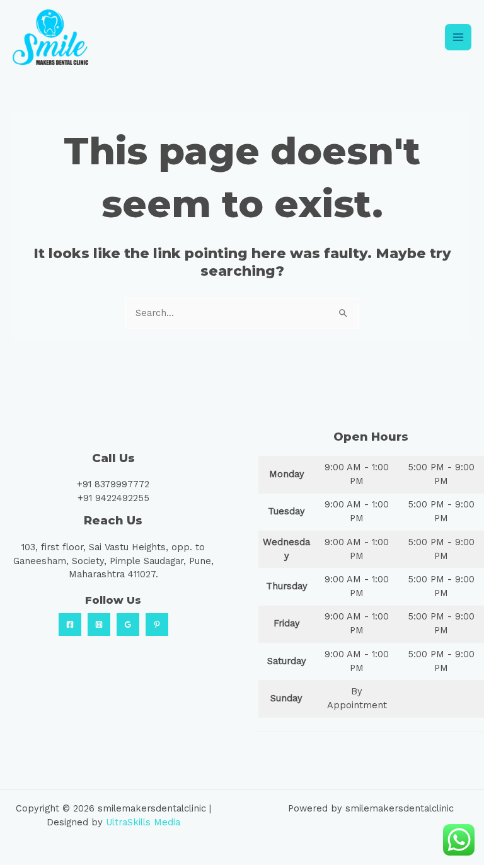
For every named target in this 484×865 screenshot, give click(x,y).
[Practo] (157, 624)
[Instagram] (99, 624)
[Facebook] (70, 624)
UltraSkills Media (143, 822)
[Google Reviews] (128, 624)
